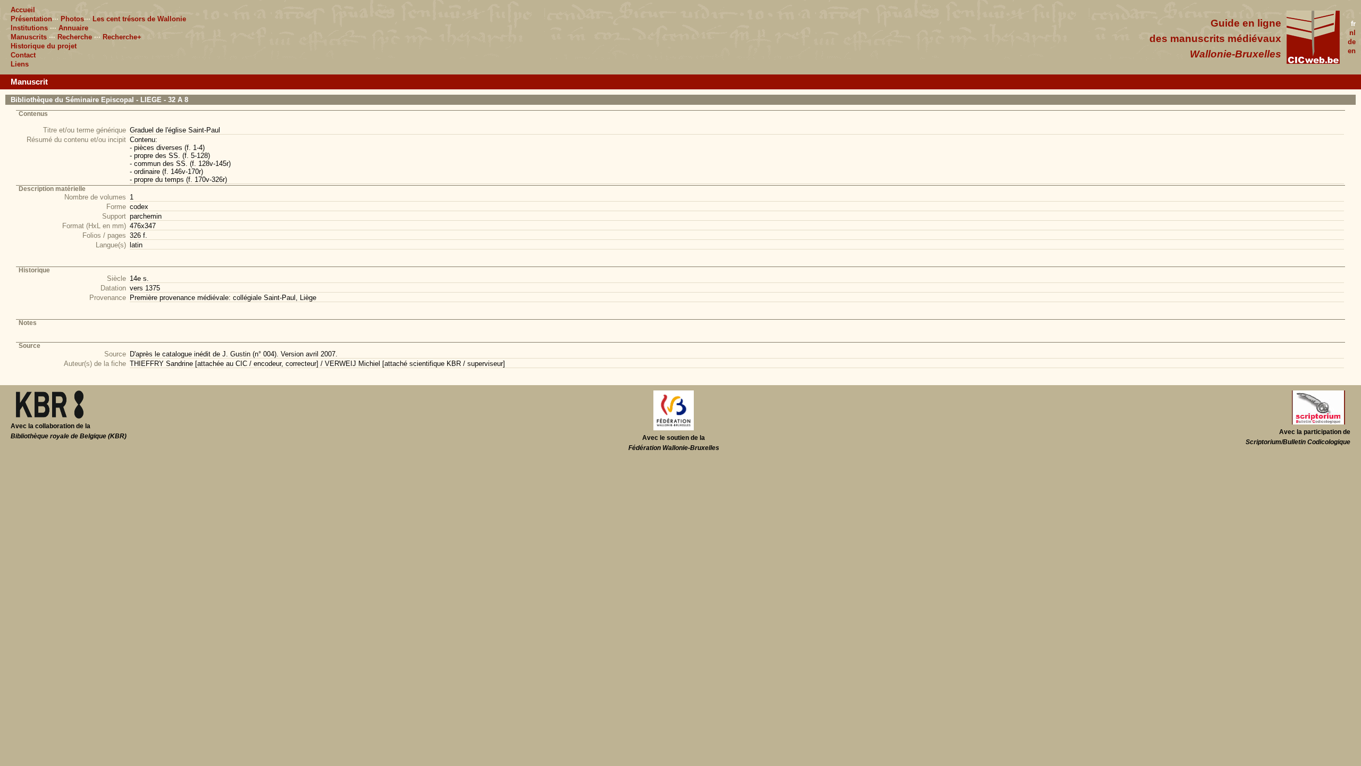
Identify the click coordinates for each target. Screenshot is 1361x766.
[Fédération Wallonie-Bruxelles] (673, 428)
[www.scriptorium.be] (1318, 422)
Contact (23, 55)
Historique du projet (44, 46)
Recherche (74, 37)
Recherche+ (122, 37)
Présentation (31, 19)
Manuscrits (29, 37)
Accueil (23, 10)
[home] (1313, 61)
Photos (72, 19)
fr (1353, 24)
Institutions (29, 28)
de (1352, 42)
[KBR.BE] (50, 416)
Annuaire (73, 28)
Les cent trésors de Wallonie (139, 19)
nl (1352, 33)
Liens (20, 64)
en (1352, 51)
